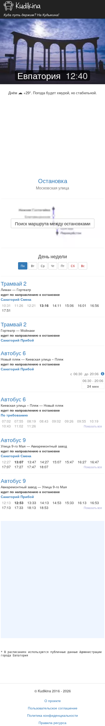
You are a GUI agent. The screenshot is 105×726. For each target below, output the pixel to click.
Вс (82, 266)
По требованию (14, 415)
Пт (62, 266)
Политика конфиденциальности (52, 715)
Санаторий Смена (16, 299)
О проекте (52, 700)
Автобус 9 (13, 440)
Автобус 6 (13, 353)
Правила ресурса (52, 722)
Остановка (52, 180)
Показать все (93, 426)
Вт (32, 266)
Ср (43, 266)
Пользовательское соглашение (52, 707)
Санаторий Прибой (17, 340)
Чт (52, 266)
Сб (73, 266)
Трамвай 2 (13, 283)
